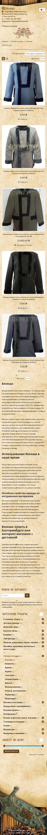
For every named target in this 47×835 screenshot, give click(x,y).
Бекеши (9, 660)
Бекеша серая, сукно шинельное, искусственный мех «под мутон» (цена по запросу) (24, 172)
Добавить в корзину (25, 245)
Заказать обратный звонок (15, 21)
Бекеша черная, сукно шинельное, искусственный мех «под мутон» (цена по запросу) (23, 298)
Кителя (8, 683)
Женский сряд (10, 627)
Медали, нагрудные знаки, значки (20, 642)
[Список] (7, 58)
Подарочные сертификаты (16, 706)
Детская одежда (11, 623)
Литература (9, 638)
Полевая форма (11, 710)
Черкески (10, 694)
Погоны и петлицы (12, 702)
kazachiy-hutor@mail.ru (15, 14)
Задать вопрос (10, 26)
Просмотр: (35, 58)
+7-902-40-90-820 (11, 19)
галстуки (9, 675)
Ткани (6, 725)
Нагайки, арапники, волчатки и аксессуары (19, 647)
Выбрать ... (24, 119)
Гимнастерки (11, 679)
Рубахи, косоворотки (15, 691)
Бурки (8, 671)
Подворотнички (13, 687)
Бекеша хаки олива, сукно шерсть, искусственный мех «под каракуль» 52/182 (23, 235)
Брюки (8, 667)
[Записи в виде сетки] (3, 58)
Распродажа (9, 714)
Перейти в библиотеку (15, 11)
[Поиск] (27, 595)
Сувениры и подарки (13, 722)
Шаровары (10, 698)
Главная (5, 41)
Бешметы (9, 664)
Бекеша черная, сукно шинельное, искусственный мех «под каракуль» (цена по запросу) (23, 361)
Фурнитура (9, 729)
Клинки (7, 635)
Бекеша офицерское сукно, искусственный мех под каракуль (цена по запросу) (23, 109)
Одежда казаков (17, 41)
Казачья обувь (10, 631)
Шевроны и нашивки (14, 733)
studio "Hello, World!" (28, 833)
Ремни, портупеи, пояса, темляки (20, 718)
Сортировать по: (18, 53)
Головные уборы (11, 619)
